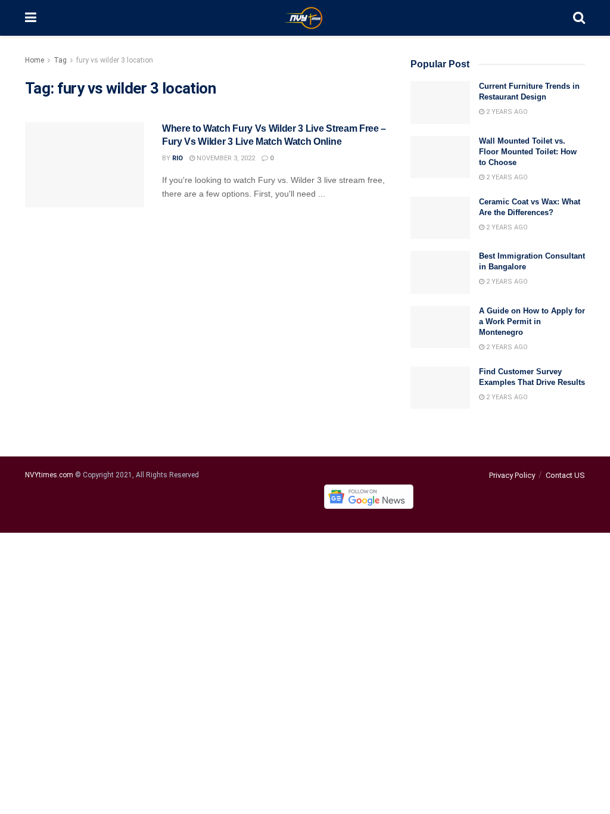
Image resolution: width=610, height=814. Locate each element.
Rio (177, 158)
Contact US (565, 475)
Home (34, 60)
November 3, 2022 (225, 158)
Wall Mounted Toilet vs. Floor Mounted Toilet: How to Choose (528, 151)
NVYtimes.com (49, 475)
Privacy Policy (512, 475)
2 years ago (506, 112)
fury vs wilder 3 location (114, 60)
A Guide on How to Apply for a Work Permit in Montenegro (532, 321)
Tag (60, 60)
